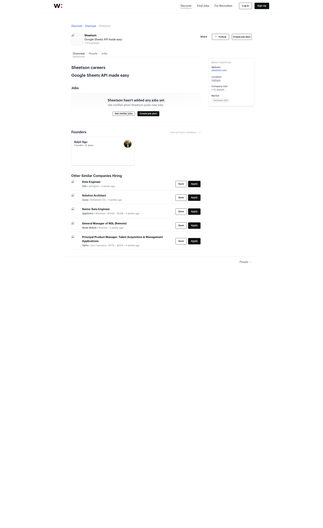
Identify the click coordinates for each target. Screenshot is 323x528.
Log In (245, 6)
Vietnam (216, 80)
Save (181, 184)
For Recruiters (223, 6)
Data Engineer (91, 182)
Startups (90, 26)
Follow (222, 37)
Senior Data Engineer (96, 209)
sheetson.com (219, 70)
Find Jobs (203, 6)
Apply (194, 184)
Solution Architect (94, 195)
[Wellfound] (58, 6)
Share (203, 37)
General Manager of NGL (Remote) (104, 223)
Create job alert (241, 37)
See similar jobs (124, 114)
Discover (186, 6)
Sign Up (261, 6)
